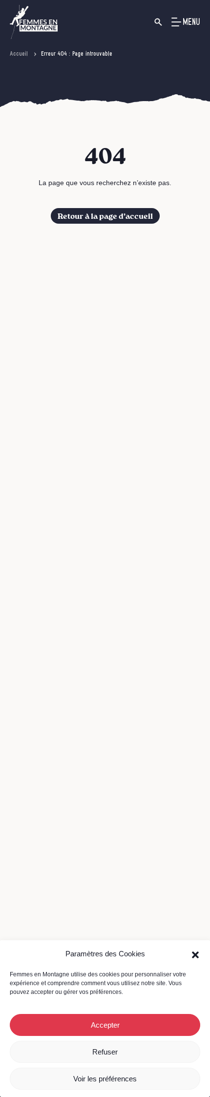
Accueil (19, 53)
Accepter (105, 1025)
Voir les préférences (105, 1079)
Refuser (105, 1052)
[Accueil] (34, 22)
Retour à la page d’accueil (105, 216)
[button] (195, 954)
